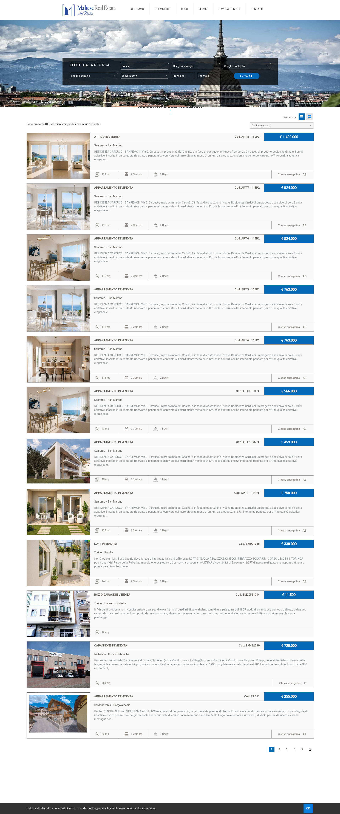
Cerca (244, 76)
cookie (92, 808)
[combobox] (196, 66)
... (306, 748)
